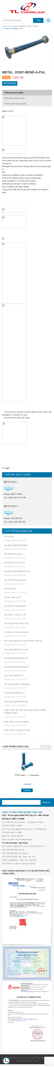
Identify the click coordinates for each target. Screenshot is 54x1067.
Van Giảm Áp (10, 589)
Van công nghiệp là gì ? (14, 693)
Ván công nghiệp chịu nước (16, 649)
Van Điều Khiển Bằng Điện (15, 545)
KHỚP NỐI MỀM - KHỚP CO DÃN (25, 26)
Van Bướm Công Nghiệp (15, 606)
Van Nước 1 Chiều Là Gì (15, 615)
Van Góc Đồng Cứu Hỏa (14, 580)
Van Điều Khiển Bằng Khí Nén (17, 571)
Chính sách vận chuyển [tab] (15, 104)
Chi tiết (27, 790)
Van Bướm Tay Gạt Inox (14, 562)
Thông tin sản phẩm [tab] (13, 92)
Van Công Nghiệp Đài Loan (16, 658)
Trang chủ (6, 26)
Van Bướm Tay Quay (13, 554)
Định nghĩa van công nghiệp (16, 721)
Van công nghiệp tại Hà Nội (16, 701)
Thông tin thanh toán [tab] (14, 98)
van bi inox (9, 536)
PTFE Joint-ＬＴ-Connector (27, 775)
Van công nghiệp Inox (13, 675)
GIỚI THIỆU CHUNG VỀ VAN (17, 730)
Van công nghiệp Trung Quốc (17, 684)
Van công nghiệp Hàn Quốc (16, 667)
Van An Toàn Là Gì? (13, 597)
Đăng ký (46, 802)
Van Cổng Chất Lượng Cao (16, 623)
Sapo (36, 1061)
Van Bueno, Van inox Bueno (16, 632)
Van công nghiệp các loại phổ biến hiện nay (23, 641)
